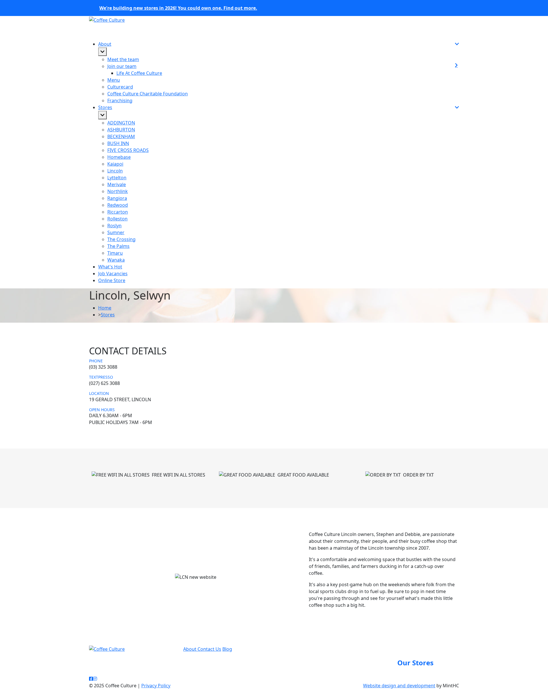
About (190, 649)
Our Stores (415, 662)
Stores (108, 315)
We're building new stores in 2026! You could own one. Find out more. (178, 8)
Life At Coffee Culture (139, 73)
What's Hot (110, 267)
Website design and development (399, 685)
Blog (227, 649)
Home (104, 308)
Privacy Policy (155, 685)
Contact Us (209, 649)
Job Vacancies (113, 273)
